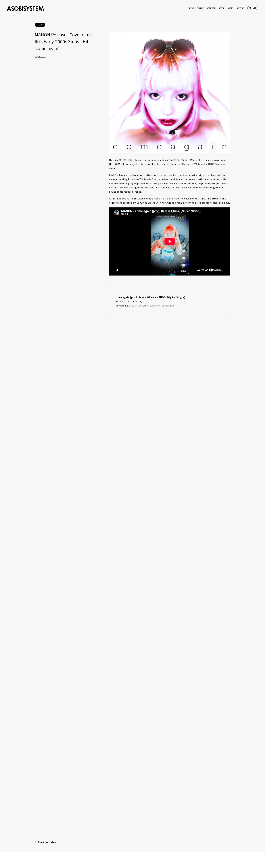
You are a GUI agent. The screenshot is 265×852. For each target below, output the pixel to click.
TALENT (40, 24)
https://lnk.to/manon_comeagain (155, 305)
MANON (127, 159)
